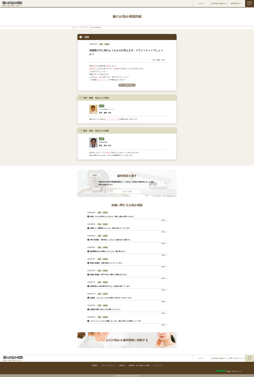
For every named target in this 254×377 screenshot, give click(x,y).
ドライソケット (102, 80)
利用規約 (95, 365)
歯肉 (108, 152)
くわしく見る (127, 191)
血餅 (91, 68)
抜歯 (101, 44)
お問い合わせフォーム (236, 358)
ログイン (201, 3)
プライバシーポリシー (108, 365)
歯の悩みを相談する (219, 3)
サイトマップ (158, 365)
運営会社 (122, 365)
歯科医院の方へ (236, 3)
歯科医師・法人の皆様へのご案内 (139, 365)
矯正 (94, 66)
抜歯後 (107, 44)
